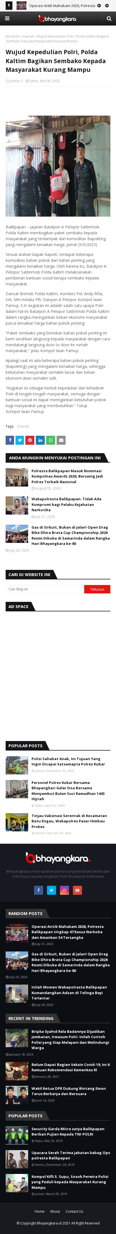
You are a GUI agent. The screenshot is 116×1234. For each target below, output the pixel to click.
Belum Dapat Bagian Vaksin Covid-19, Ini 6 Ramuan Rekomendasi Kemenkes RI (71, 1067)
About (55, 1211)
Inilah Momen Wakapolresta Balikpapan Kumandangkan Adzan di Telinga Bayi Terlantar (69, 993)
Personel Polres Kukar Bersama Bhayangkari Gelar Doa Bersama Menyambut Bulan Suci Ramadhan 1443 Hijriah (68, 791)
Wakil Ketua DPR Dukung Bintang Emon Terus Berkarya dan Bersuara (69, 1091)
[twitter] (51, 890)
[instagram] (64, 890)
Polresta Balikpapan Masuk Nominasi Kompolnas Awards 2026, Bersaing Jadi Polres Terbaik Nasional (67, 476)
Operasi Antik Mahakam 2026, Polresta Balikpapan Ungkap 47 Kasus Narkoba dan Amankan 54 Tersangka (68, 932)
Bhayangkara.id (49, 1223)
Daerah (28, 36)
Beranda (12, 36)
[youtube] (77, 890)
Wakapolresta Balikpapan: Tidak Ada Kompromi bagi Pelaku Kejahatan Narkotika (66, 504)
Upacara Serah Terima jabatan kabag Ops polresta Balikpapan (71, 1155)
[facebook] (38, 890)
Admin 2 (16, 81)
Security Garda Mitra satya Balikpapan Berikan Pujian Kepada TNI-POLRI (68, 1131)
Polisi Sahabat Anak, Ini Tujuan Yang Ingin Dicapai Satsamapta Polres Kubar (68, 761)
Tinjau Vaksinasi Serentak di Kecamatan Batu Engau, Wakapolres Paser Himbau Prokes (69, 821)
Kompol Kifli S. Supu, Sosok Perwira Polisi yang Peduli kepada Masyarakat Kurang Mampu (70, 1182)
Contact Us (74, 1211)
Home (39, 1211)
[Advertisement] (58, 675)
